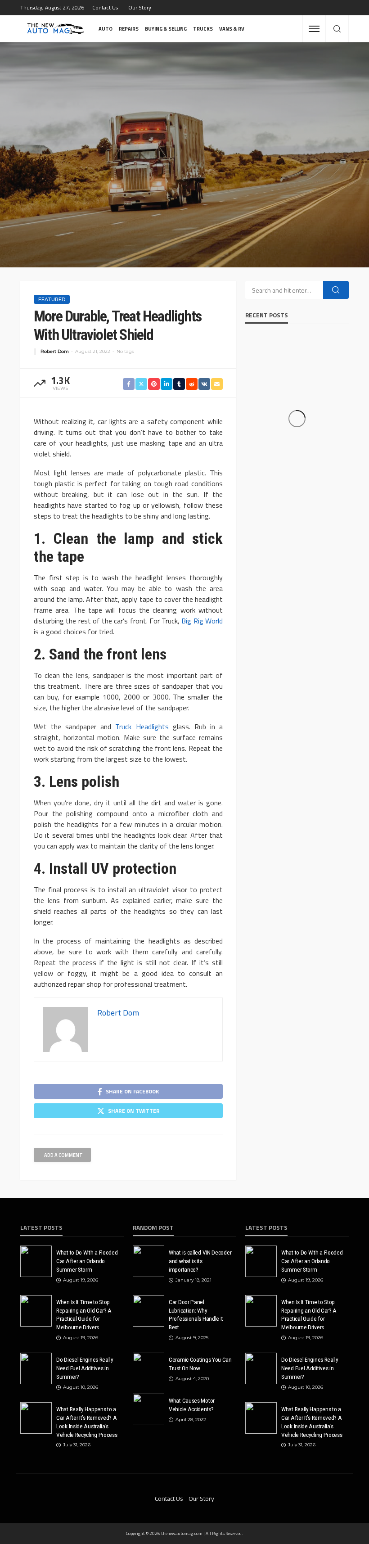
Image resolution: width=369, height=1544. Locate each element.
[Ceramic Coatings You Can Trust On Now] (148, 1368)
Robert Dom (54, 351)
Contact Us (105, 7)
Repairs (129, 28)
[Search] (337, 29)
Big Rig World (202, 620)
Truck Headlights (141, 726)
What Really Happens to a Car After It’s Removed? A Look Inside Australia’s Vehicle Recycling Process (86, 1421)
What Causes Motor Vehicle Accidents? (192, 1405)
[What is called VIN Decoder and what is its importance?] (148, 1261)
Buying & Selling (166, 28)
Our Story (139, 7)
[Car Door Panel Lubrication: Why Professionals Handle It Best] (148, 1311)
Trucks (203, 28)
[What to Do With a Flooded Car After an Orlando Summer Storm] (36, 1261)
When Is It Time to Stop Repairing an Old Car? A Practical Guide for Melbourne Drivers (84, 1314)
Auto (105, 28)
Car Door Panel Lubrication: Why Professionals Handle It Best (196, 1314)
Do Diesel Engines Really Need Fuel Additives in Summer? (84, 1368)
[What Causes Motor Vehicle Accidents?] (148, 1409)
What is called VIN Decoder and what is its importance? (200, 1261)
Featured (51, 299)
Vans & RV (231, 28)
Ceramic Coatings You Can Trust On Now (200, 1364)
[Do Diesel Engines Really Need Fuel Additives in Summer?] (36, 1368)
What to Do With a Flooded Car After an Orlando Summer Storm (87, 1261)
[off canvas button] (314, 28)
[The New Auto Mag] (55, 29)
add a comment (63, 1155)
